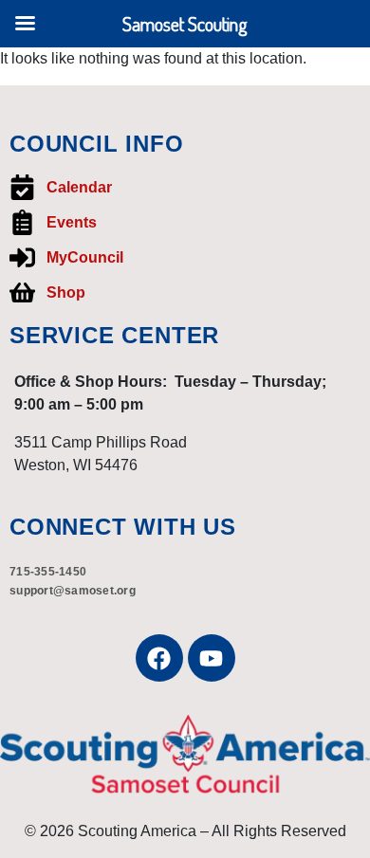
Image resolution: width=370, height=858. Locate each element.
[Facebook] (159, 658)
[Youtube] (211, 658)
